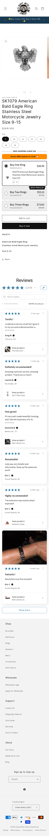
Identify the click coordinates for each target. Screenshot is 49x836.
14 (6, 145)
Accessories (10, 661)
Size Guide (10, 720)
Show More (9, 330)
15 (15, 145)
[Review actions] (43, 313)
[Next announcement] (44, 20)
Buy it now (24, 226)
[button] (5, 9)
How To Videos (11, 732)
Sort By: (32, 304)
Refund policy (15, 830)
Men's (7, 655)
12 (32, 139)
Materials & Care (12, 756)
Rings (7, 643)
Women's (9, 649)
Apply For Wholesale (14, 691)
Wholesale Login (12, 685)
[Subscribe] (37, 779)
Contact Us (10, 708)
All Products (10, 667)
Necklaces (9, 637)
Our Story (9, 750)
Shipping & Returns (13, 714)
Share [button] (7, 259)
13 (41, 139)
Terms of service (40, 830)
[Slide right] (30, 92)
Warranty (9, 726)
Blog (7, 762)
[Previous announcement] (5, 20)
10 (14, 139)
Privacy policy (28, 830)
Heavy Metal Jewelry (23, 827)
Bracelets (9, 631)
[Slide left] (19, 92)
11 (23, 139)
